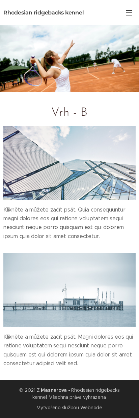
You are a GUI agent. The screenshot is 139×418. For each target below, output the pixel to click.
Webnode (91, 408)
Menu (129, 12)
